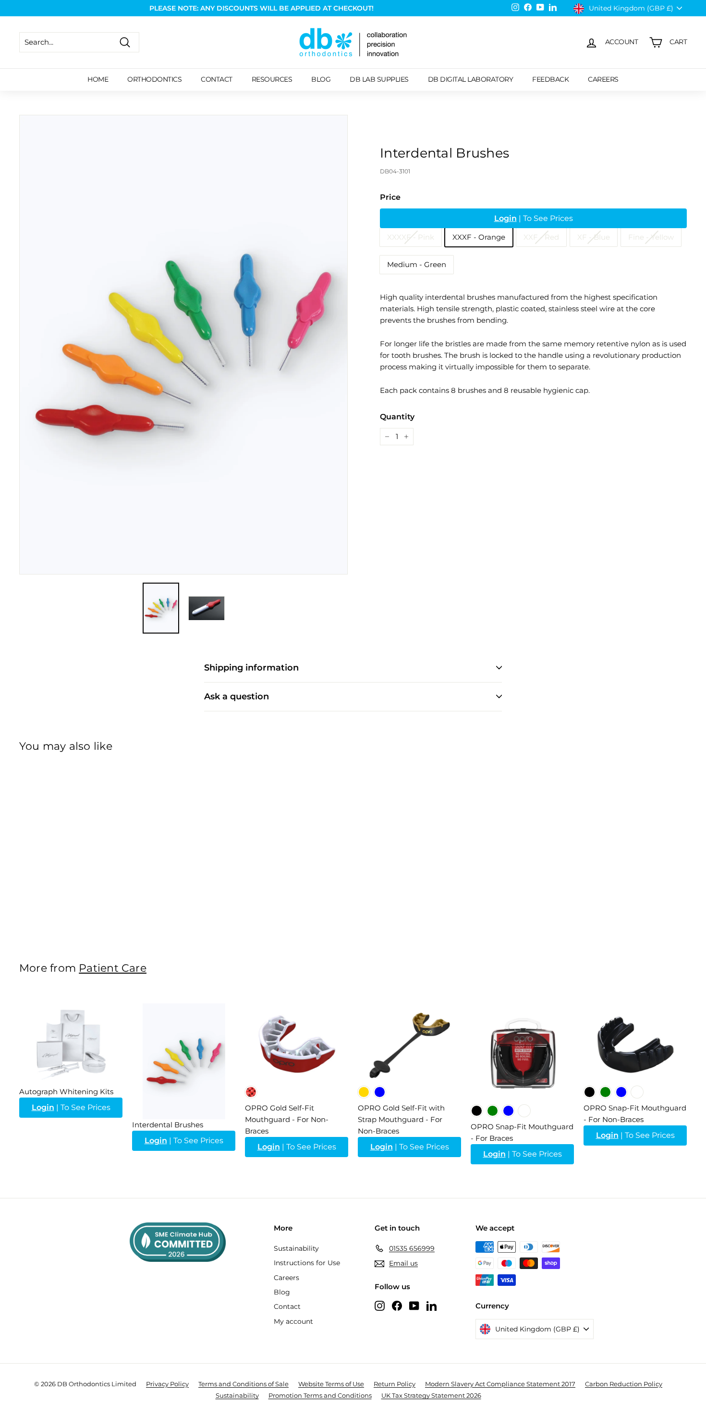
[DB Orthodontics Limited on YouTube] (414, 1305)
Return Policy (394, 1384)
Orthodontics (154, 79)
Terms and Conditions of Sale (243, 1384)
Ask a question (236, 696)
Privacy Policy (167, 1384)
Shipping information (251, 667)
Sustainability (296, 1248)
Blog (320, 79)
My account (293, 1321)
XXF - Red (541, 237)
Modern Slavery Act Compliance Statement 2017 (500, 1384)
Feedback (550, 79)
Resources (272, 79)
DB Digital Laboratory (470, 79)
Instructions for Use (307, 1262)
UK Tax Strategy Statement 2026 (431, 1395)
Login (505, 218)
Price (390, 197)
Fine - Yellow (651, 237)
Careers (603, 79)
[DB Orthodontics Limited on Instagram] (380, 1305)
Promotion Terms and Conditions (320, 1395)
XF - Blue (593, 237)
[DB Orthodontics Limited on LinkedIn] (431, 1305)
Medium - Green (416, 264)
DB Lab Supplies (379, 79)
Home (97, 79)
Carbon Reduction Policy (623, 1384)
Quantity (397, 416)
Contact (216, 79)
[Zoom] (183, 344)
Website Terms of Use (331, 1384)
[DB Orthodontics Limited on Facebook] (397, 1305)
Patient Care (112, 968)
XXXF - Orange (478, 237)
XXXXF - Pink (410, 237)
